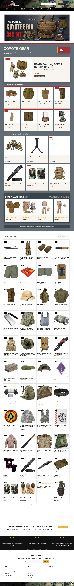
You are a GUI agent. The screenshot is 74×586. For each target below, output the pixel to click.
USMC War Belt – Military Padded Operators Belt (11, 102)
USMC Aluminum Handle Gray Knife (58, 156)
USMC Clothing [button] (14, 9)
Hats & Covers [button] (23, 9)
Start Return (29, 573)
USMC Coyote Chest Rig (44, 124)
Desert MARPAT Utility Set (60, 217)
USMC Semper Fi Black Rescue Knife (13, 184)
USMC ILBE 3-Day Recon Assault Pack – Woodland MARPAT (59, 184)
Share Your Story (63, 527)
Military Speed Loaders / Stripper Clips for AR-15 (14, 156)
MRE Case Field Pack (27, 217)
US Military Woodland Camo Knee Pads (36, 184)
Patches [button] (63, 9)
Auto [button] (68, 9)
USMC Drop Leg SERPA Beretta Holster (48, 65)
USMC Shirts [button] (7, 9)
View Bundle (8, 219)
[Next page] (42, 504)
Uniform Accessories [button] (32, 9)
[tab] (26, 549)
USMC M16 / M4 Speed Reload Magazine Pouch (10, 125)
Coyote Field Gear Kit (11, 217)
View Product (7, 107)
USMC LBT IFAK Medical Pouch (61, 125)
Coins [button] (57, 9)
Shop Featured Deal (40, 76)
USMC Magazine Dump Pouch (45, 102)
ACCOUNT (62, 3)
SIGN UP (46, 561)
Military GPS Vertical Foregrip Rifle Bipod (37, 156)
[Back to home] (12, 4)
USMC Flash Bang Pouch (61, 102)
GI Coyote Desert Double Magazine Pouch (27, 125)
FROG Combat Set (42, 217)
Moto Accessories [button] (49, 9)
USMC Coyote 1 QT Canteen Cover (28, 102)
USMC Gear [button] (41, 9)
